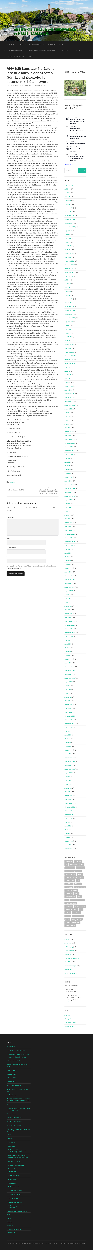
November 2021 (69, 397)
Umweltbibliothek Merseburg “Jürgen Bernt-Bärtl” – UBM (18, 1109)
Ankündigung (68, 947)
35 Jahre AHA (66, 50)
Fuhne (76, 893)
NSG (81, 909)
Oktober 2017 (68, 583)
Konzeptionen (11, 1232)
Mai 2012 (67, 830)
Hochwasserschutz (70, 903)
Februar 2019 (68, 522)
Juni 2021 (67, 416)
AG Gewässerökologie (15, 50)
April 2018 (67, 560)
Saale (74, 916)
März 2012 (67, 837)
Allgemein (13, 482)
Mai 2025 (67, 242)
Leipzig (77, 906)
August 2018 (68, 545)
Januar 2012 (68, 845)
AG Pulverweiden (13, 1187)
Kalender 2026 (11, 1081)
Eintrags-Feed (68, 1019)
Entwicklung (68, 884)
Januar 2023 (68, 348)
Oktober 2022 (68, 359)
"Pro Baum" (68, 861)
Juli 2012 (67, 822)
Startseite (10, 44)
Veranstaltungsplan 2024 (14, 1121)
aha (66, 864)
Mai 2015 (67, 693)
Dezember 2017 (69, 576)
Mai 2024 (67, 287)
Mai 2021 (67, 420)
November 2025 (69, 219)
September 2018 (69, 541)
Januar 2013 (68, 799)
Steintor (79, 919)
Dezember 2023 (69, 306)
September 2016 (69, 632)
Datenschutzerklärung (15, 1229)
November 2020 (69, 443)
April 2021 (67, 424)
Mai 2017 (67, 602)
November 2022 (69, 356)
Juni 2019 (67, 507)
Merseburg (68, 909)
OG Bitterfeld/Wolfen (15, 1190)
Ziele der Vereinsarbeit (15, 1169)
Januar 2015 (68, 708)
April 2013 (67, 788)
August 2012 (68, 818)
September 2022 (69, 363)
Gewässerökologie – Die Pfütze (16, 489)
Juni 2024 (67, 284)
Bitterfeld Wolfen (70, 874)
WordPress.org (69, 1026)
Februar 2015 (68, 704)
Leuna (83, 906)
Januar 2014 (68, 754)
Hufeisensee (68, 906)
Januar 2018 (68, 572)
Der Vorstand (12, 1142)
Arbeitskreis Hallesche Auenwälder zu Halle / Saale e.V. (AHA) (34, 1243)
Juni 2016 (67, 644)
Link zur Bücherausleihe (14, 1085)
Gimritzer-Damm (70, 896)
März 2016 (67, 655)
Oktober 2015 (68, 674)
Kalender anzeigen (69, 164)
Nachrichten (68, 962)
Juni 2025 (67, 238)
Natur (75, 909)
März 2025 (67, 249)
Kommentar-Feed (70, 1022)
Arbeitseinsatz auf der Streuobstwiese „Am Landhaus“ (77, 158)
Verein (20, 44)
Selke (73, 919)
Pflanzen (67, 916)
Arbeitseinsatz (74, 864)
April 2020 (67, 469)
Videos (9, 1218)
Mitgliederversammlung (77, 143)
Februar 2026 (68, 208)
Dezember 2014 (69, 712)
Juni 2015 (67, 689)
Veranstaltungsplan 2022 (16, 1165)
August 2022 (68, 367)
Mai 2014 (67, 739)
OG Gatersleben (13, 1198)
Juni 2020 (67, 462)
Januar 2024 (68, 303)
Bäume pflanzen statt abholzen (74, 877)
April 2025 (67, 246)
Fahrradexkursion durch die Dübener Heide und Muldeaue (77, 121)
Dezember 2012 (69, 803)
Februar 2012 (68, 841)
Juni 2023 (67, 329)
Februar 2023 (68, 344)
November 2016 (69, 625)
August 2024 (68, 276)
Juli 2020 (67, 458)
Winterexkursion (70, 925)
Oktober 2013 (68, 765)
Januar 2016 (68, 663)
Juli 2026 (67, 189)
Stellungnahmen (69, 973)
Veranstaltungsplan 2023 (14, 1117)
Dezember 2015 (69, 667)
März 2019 (67, 519)
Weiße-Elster (75, 922)
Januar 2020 (68, 481)
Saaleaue (80, 916)
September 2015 (69, 678)
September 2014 (69, 723)
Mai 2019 (67, 511)
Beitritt (10, 1138)
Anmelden (67, 1015)
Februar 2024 (68, 299)
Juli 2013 (67, 776)
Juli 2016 (67, 640)
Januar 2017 (68, 617)
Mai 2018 (67, 557)
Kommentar (11, 517)
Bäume (80, 874)
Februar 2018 (68, 568)
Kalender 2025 (11, 1078)
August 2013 (68, 773)
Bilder (79, 871)
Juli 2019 (67, 503)
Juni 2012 (67, 826)
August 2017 (68, 591)
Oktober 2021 (68, 401)
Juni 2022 (67, 375)
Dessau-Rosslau (69, 880)
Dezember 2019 (69, 485)
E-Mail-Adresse (12, 547)
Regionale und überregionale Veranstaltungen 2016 (17, 1151)
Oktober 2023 (68, 314)
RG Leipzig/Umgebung (15, 1202)
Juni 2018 (67, 553)
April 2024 (67, 291)
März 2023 (67, 340)
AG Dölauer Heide (13, 1175)
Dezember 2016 (69, 621)
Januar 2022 (68, 390)
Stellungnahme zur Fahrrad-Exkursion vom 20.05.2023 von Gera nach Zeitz (18, 1099)
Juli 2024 (67, 280)
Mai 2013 (67, 784)
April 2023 (67, 337)
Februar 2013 (68, 795)
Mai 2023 (67, 333)
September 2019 (69, 496)
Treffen (67, 922)
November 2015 (69, 670)
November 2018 (69, 534)
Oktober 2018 (68, 538)
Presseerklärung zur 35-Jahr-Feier (18, 1054)
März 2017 (67, 610)
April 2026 (67, 200)
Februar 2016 (68, 659)
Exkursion (78, 884)
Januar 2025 (68, 257)
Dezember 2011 (69, 849)
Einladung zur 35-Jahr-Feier (16, 1050)
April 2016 (67, 651)
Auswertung (80, 868)
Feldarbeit (74, 890)
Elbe (78, 880)
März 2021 (67, 428)
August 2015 (68, 682)
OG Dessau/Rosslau (14, 1194)
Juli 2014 (67, 731)
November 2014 (69, 716)
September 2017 (69, 587)
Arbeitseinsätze (69, 950)
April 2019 (67, 515)
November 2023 (69, 310)
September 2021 (69, 405)
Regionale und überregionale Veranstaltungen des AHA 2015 (18, 1156)
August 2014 (68, 727)
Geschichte (11, 1146)
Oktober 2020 (68, 447)
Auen (81, 864)
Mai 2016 (67, 648)
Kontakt (10, 56)
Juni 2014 (67, 735)
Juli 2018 (67, 549)
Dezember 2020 (69, 439)
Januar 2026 (68, 212)
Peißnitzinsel (76, 912)
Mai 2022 (67, 378)
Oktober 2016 (68, 629)
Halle (66, 900)
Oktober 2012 (68, 811)
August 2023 (68, 321)
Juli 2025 (67, 234)
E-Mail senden (68, 1002)
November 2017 (69, 579)
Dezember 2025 (69, 215)
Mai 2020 (67, 466)
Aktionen (67, 939)
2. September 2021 (13, 86)
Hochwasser (80, 900)
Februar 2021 (68, 431)
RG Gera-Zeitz (11, 1095)
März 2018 (67, 564)
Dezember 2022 (69, 352)
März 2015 (67, 701)
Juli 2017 (67, 595)
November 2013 (69, 761)
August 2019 (68, 500)
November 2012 (69, 807)
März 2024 (67, 295)
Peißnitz (67, 912)
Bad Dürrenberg (70, 871)
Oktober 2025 (68, 223)
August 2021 (68, 409)
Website (9, 557)
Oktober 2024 (68, 268)
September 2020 (69, 450)
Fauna (67, 890)
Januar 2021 (68, 435)
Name (9, 538)
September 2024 (69, 272)
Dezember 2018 (69, 530)
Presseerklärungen (70, 966)
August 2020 (68, 454)
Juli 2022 (67, 371)
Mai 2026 (67, 196)
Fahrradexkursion (80, 887)
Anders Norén (74, 1243)
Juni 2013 (67, 780)
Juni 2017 (67, 598)
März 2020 (67, 473)
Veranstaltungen (34, 44)
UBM (62, 44)
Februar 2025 (68, 253)
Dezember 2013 (69, 758)
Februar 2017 (68, 613)
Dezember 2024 (69, 261)
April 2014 (67, 742)
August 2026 (68, 185)
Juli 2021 (67, 412)
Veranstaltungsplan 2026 (14, 1125)
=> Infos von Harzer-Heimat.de (16, 1057)
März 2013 (67, 792)
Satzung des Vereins (14, 1161)
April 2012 (67, 833)
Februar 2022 (68, 386)
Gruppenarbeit (51, 44)
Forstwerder (68, 893)
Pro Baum (67, 969)
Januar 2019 (68, 526)
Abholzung (78, 861)
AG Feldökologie (13, 1179)
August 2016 (68, 636)
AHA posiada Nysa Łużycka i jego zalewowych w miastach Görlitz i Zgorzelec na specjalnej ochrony (48, 490)
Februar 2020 (68, 477)
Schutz (67, 919)
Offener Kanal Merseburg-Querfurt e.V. (42, 50)
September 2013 (69, 769)
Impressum (20, 56)
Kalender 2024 (11, 1074)
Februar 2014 (68, 750)
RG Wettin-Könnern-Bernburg (17, 1211)
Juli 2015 (67, 686)
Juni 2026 (67, 193)
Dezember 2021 (69, 394)
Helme (73, 900)
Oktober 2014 (68, 720)
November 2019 (69, 488)
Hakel (79, 896)
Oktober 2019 (68, 492)
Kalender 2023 (11, 1070)
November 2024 (69, 265)
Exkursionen (68, 887)
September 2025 (69, 227)
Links (78, 50)
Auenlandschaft (69, 868)
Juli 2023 (67, 325)
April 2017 (67, 606)
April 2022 (67, 382)
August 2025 (68, 230)
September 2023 (69, 318)
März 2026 (67, 204)
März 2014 (67, 746)
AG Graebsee (12, 1183)
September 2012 (69, 814)
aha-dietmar (26, 86)
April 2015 (67, 697)
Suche (31, 56)
